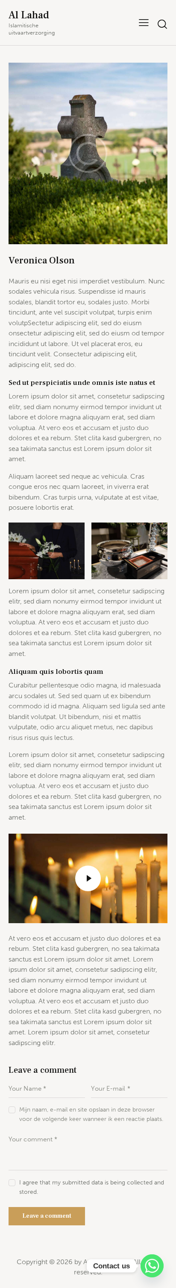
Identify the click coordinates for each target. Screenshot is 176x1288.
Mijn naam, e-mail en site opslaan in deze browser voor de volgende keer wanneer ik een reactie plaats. (91, 1114)
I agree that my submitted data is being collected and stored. (91, 1187)
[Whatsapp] (152, 1265)
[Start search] (162, 24)
